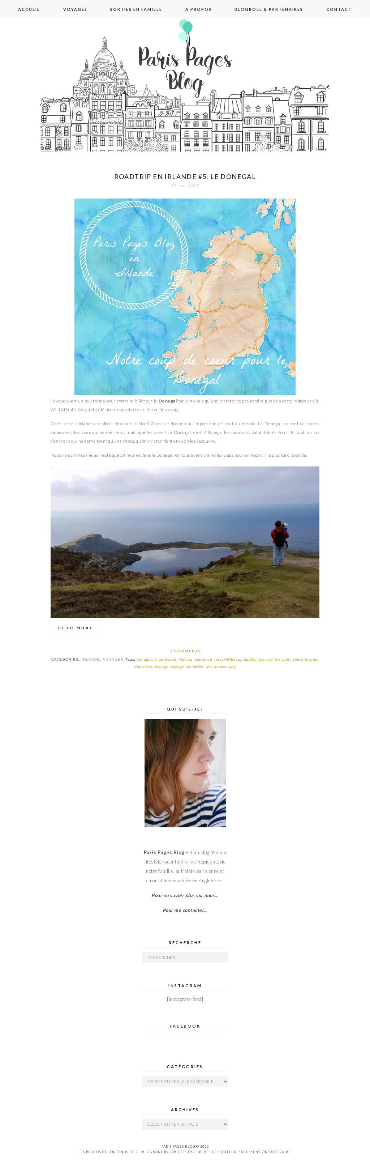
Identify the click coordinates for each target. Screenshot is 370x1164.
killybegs (232, 659)
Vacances (143, 667)
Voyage (161, 667)
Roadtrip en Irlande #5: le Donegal (185, 176)
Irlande (91, 659)
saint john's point (275, 659)
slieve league (305, 659)
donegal (144, 659)
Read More (76, 628)
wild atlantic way (221, 667)
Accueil (29, 9)
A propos (198, 9)
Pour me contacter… (185, 910)
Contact (339, 9)
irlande (185, 659)
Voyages (75, 9)
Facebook (185, 1026)
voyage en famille (187, 667)
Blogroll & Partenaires (269, 9)
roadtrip (249, 659)
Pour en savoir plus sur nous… (185, 895)
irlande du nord (208, 659)
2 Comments (185, 651)
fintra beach (165, 659)
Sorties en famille (136, 9)
